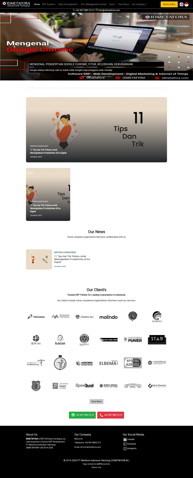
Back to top (96, 467)
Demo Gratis (169, 4)
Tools (111, 4)
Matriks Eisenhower (65, 252)
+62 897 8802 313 (93, 442)
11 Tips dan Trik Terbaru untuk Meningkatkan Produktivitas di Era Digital (72, 259)
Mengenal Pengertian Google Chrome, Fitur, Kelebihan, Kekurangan (81, 64)
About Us (78, 439)
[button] (14, 46)
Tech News (123, 4)
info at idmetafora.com (90, 447)
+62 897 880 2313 (84, 10)
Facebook (131, 444)
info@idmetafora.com (109, 10)
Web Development (67, 4)
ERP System (48, 4)
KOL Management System (94, 4)
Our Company (138, 4)
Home (37, 4)
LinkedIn (131, 439)
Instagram (131, 448)
